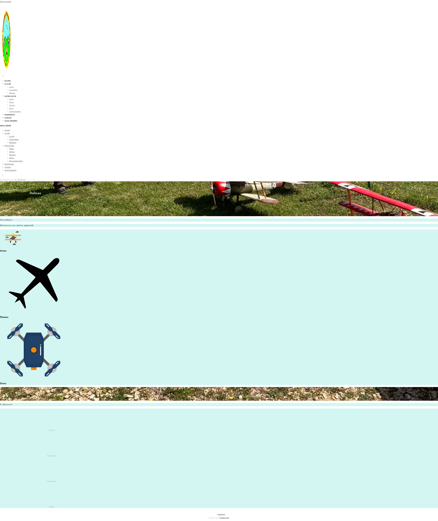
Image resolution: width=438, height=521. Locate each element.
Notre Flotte (9, 145)
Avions (11, 149)
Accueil (7, 130)
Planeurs (12, 155)
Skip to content (5, 1)
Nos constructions (16, 161)
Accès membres (10, 170)
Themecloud (224, 518)
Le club (7, 133)
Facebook (221, 514)
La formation (14, 139)
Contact (8, 167)
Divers (11, 158)
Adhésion (12, 142)
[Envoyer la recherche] (39, 180)
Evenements (9, 164)
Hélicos (12, 152)
